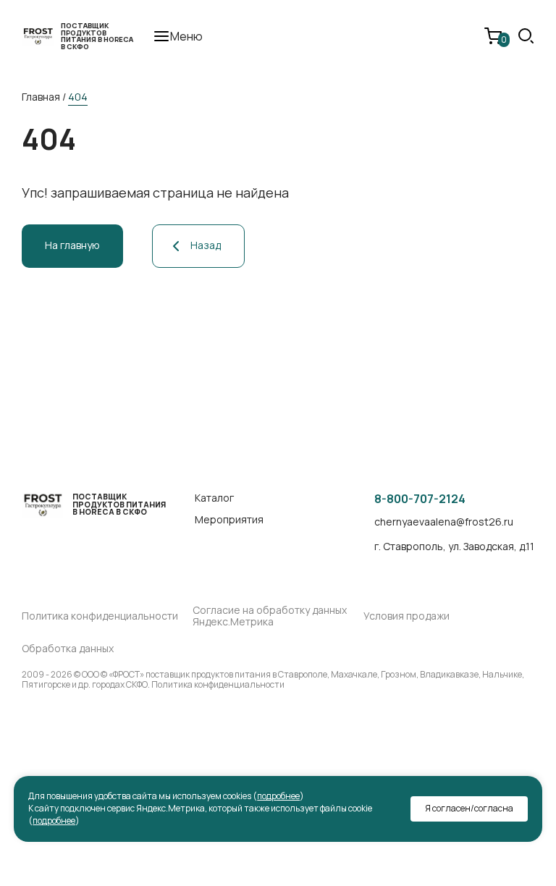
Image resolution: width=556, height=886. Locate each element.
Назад (205, 245)
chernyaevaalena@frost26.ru (443, 522)
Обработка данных (68, 649)
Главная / (44, 97)
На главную (72, 245)
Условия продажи (406, 616)
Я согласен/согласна (469, 808)
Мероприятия (229, 520)
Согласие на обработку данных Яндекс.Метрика (270, 616)
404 (78, 97)
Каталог (214, 498)
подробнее (278, 796)
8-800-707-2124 (420, 499)
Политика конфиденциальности (100, 616)
